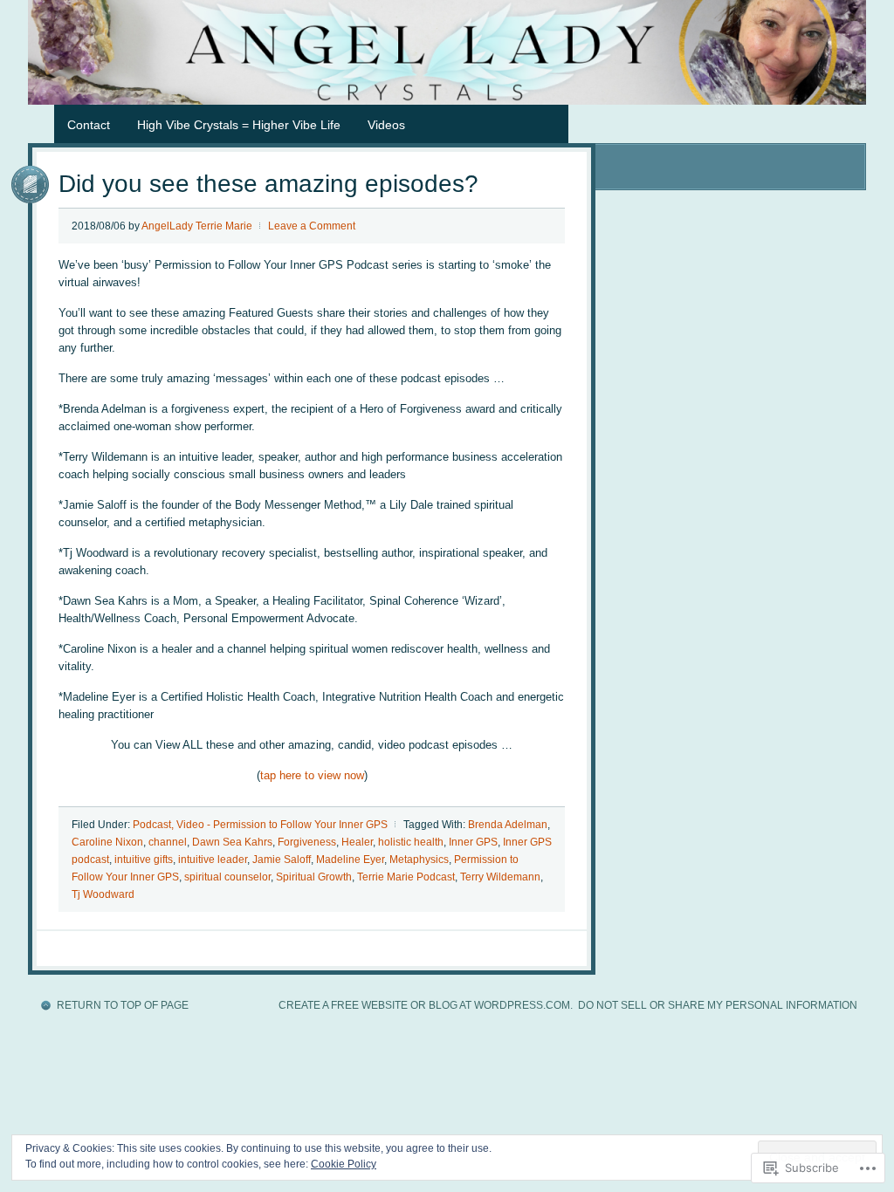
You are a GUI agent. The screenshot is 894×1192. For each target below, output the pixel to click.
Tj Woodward (103, 894)
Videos (386, 125)
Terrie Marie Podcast (406, 877)
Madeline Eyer (350, 859)
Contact (88, 125)
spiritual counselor (227, 877)
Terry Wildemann (500, 877)
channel (167, 842)
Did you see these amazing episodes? (268, 183)
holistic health (411, 842)
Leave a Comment (311, 226)
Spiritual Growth (314, 877)
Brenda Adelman (507, 825)
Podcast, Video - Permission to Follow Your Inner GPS (260, 825)
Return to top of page (123, 1005)
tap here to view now (312, 775)
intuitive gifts (143, 859)
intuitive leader (212, 859)
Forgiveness (307, 842)
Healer (357, 842)
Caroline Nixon (107, 842)
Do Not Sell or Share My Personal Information (717, 1005)
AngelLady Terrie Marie (196, 226)
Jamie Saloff (281, 859)
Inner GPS (473, 842)
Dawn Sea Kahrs (232, 842)
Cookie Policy (343, 1164)
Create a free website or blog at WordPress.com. (426, 1005)
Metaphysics (419, 859)
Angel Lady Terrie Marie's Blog (447, 52)
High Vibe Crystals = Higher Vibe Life (238, 125)
